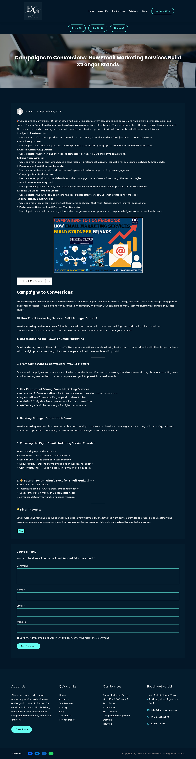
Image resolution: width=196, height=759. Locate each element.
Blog (21, 531)
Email (21, 605)
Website (21, 621)
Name (21, 589)
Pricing (63, 707)
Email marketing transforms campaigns (65, 125)
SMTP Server (110, 711)
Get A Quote (163, 10)
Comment (23, 565)
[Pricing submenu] (137, 11)
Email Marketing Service (116, 695)
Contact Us (65, 715)
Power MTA (109, 707)
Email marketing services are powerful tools (42, 326)
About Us (64, 699)
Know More (21, 729)
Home (91, 11)
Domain (107, 719)
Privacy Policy (67, 719)
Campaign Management (116, 715)
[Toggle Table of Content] (46, 281)
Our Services (66, 703)
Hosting (107, 723)
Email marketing (26, 426)
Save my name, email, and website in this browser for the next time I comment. (64, 637)
